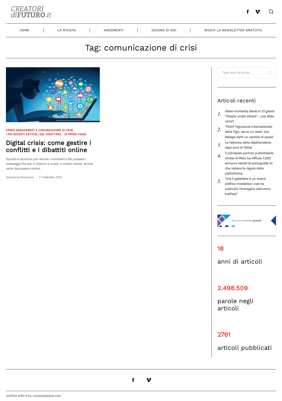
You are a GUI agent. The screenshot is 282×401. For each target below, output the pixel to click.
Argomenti (114, 30)
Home (25, 30)
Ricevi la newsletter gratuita (233, 30)
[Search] (271, 12)
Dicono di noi (164, 30)
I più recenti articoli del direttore (33, 134)
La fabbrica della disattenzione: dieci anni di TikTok (248, 145)
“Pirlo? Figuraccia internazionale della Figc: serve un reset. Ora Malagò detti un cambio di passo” (249, 132)
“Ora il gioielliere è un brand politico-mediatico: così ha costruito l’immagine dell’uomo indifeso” (248, 186)
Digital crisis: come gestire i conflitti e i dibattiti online (48, 146)
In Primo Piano (75, 134)
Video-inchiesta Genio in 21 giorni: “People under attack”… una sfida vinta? (250, 116)
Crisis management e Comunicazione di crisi (39, 130)
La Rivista (67, 30)
